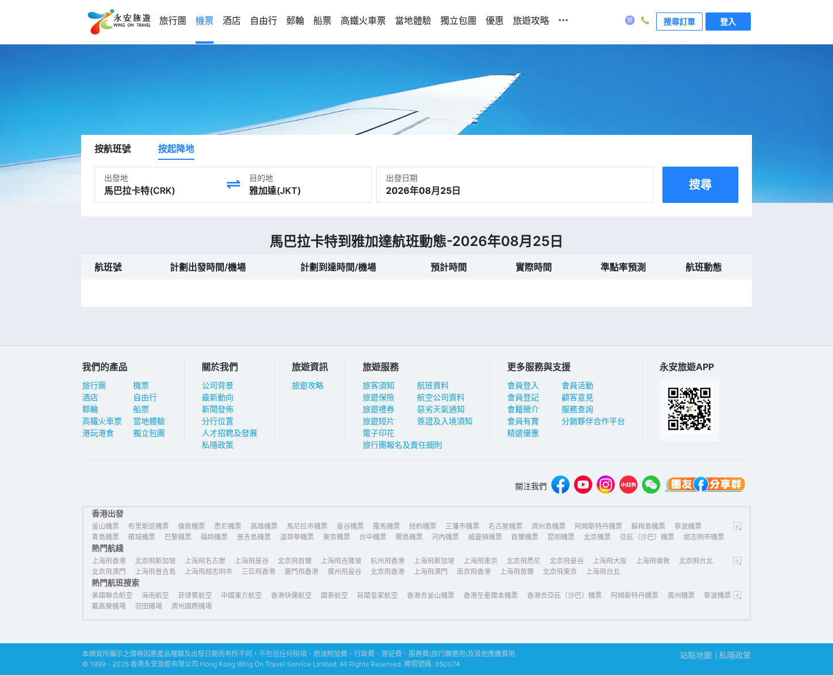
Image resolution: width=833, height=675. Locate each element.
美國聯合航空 (112, 595)
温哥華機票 (297, 537)
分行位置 (217, 421)
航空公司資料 (441, 397)
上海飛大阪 (610, 561)
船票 (141, 409)
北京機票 (597, 537)
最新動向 (217, 397)
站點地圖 (696, 655)
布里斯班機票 (148, 526)
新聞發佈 (217, 409)
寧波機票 (688, 526)
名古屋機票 (505, 526)
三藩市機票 (462, 526)
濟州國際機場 (191, 606)
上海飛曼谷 (252, 561)
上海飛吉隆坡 (341, 561)
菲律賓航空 (195, 595)
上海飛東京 (481, 561)
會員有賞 (523, 421)
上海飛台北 (603, 571)
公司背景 (217, 385)
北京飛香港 (388, 571)
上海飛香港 (109, 561)
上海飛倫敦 (653, 561)
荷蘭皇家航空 (377, 595)
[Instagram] (606, 486)
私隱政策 (217, 444)
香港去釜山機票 (430, 595)
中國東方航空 (241, 595)
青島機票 (105, 537)
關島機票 (409, 537)
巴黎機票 (178, 537)
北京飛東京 (560, 571)
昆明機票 (561, 537)
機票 (141, 385)
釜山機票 (105, 526)
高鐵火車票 (102, 421)
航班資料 (433, 385)
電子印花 (378, 433)
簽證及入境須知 (445, 421)
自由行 (145, 397)
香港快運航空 (291, 595)
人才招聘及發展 (229, 433)
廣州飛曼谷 (345, 571)
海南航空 (155, 595)
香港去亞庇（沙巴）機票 (564, 595)
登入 (728, 21)
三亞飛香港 (258, 571)
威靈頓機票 (485, 537)
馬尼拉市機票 (307, 526)
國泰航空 (334, 595)
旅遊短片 (378, 421)
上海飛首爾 (517, 571)
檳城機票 (141, 537)
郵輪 (90, 409)
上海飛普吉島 (155, 571)
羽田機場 (148, 606)
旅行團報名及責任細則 (402, 444)
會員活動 (577, 385)
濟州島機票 (549, 526)
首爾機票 (524, 537)
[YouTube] (583, 486)
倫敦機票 (191, 526)
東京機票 (336, 537)
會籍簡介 (523, 409)
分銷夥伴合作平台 (593, 421)
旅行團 (94, 385)
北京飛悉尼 (524, 561)
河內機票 (445, 537)
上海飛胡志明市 (208, 571)
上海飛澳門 (431, 571)
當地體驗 (149, 421)
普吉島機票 (254, 537)
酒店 (90, 397)
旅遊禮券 (378, 409)
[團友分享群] (705, 486)
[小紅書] (628, 486)
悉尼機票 (227, 526)
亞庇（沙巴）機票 (647, 537)
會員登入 (523, 385)
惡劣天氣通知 (441, 409)
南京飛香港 (474, 571)
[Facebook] (560, 486)
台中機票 (372, 537)
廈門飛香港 (301, 571)
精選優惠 (523, 433)
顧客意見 (577, 397)
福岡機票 (214, 537)
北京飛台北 (696, 561)
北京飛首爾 (295, 561)
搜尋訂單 (679, 21)
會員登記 (523, 397)
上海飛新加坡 (434, 561)
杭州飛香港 (388, 561)
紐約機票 (422, 526)
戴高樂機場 (109, 606)
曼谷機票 (350, 526)
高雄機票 (264, 526)
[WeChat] (651, 486)
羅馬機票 (386, 526)
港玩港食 (98, 433)
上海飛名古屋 (205, 561)
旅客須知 (378, 385)
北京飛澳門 (109, 571)
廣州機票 (681, 595)
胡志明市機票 (703, 537)
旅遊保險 (378, 397)
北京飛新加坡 (155, 561)
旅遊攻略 (308, 385)
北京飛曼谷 (567, 561)
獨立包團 (149, 433)
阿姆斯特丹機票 (598, 526)
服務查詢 (577, 409)
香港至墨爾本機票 (491, 595)
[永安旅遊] (118, 22)
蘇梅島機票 (648, 526)
